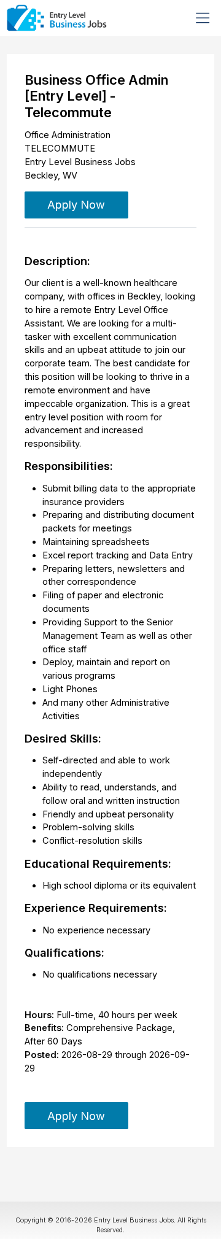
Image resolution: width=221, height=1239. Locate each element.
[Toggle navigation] (202, 17)
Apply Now (76, 204)
